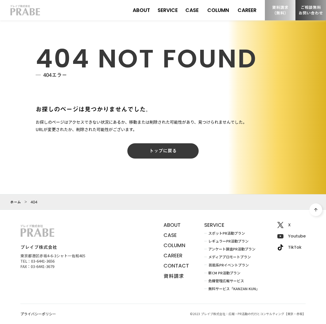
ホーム (15, 202)
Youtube (297, 236)
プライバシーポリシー (38, 314)
